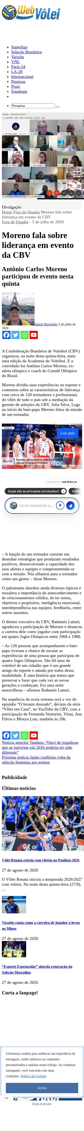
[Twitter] (15, 335)
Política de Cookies (33, 1076)
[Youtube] (34, 335)
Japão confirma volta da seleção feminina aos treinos (36, 759)
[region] (42, 1072)
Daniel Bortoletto (46, 324)
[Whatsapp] (25, 335)
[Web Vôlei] (31, 17)
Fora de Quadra (26, 212)
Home (7, 212)
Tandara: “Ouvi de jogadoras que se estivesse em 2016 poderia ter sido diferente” (40, 747)
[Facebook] (6, 335)
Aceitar (42, 1088)
